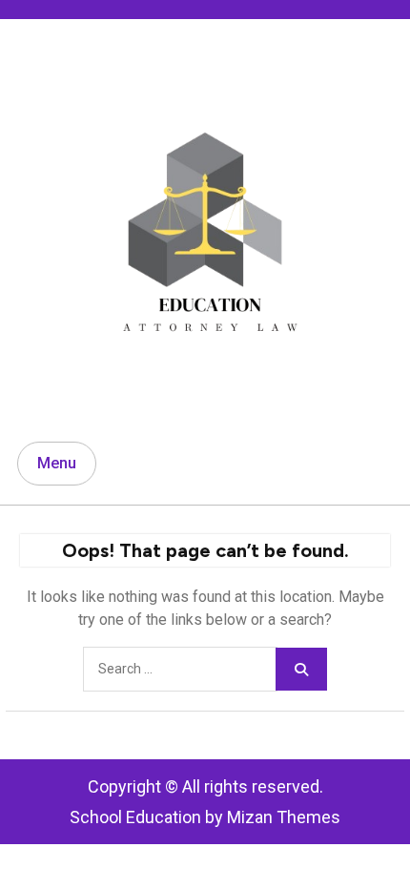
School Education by (205, 817)
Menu (56, 463)
